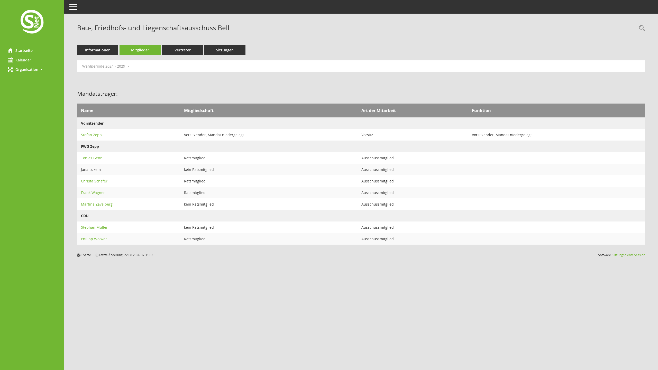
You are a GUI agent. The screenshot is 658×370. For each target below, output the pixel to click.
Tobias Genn (92, 157)
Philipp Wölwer (94, 238)
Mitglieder (140, 50)
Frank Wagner (93, 192)
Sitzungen (225, 50)
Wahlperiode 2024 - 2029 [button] (104, 66)
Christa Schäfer (94, 181)
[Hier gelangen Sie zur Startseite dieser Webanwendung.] (32, 22)
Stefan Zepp (91, 134)
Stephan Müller (94, 227)
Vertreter (183, 50)
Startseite (24, 50)
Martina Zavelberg (97, 204)
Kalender (23, 60)
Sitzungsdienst (629, 255)
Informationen (98, 50)
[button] (32, 69)
